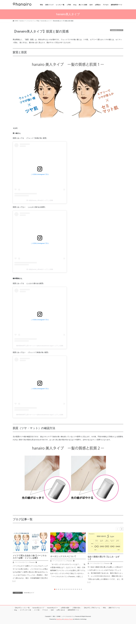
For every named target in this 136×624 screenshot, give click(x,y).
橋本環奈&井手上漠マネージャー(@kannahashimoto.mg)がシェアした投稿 (39, 345)
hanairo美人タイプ (29, 592)
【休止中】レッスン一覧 (22, 607)
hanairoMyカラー (52, 607)
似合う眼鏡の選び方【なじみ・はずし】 (104, 558)
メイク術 (36, 610)
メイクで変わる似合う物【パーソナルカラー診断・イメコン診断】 (30, 556)
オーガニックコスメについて (63, 556)
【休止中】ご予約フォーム (91, 607)
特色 (104, 607)
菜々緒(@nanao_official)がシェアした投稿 (39, 200)
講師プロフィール (114, 607)
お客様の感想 (65, 607)
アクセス (45, 610)
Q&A (52, 610)
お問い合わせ (61, 610)
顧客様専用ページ (73, 610)
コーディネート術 (25, 610)
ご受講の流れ (76, 607)
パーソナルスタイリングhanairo (25, 562)
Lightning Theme (68, 619)
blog (15, 610)
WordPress (59, 619)
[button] (121, 529)
